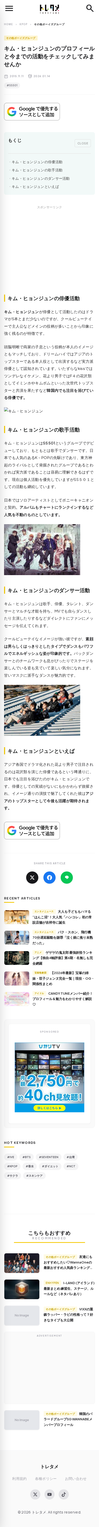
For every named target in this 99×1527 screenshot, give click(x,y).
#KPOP (12, 1166)
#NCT (71, 1166)
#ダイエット (50, 1166)
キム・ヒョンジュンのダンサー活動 (41, 178)
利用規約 (19, 1478)
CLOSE (82, 143)
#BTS (26, 1157)
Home (8, 24)
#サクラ (12, 1175)
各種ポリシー (46, 1478)
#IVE (10, 1157)
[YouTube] (49, 1494)
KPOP (23, 24)
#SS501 (12, 85)
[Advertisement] (49, 255)
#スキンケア (34, 1175)
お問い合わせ (76, 1478)
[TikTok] (64, 1494)
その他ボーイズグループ (21, 37)
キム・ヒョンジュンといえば (35, 186)
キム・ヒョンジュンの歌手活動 (37, 170)
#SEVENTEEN (48, 1157)
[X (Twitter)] (35, 1494)
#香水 (30, 1166)
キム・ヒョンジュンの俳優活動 (37, 162)
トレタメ (49, 1466)
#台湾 (71, 1157)
